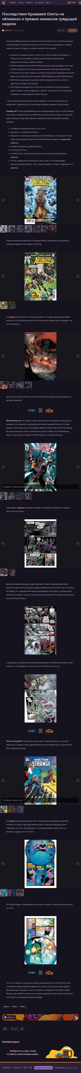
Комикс (22, 1006)
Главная (13, 3)
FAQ (25, 1068)
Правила (6, 1068)
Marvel (15, 1006)
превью (12, 317)
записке (14, 157)
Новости (29, 3)
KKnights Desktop (72, 1067)
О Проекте (16, 1068)
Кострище (39, 3)
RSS (30, 1068)
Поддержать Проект (43, 1068)
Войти (73, 2)
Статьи (21, 3)
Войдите (15, 1050)
